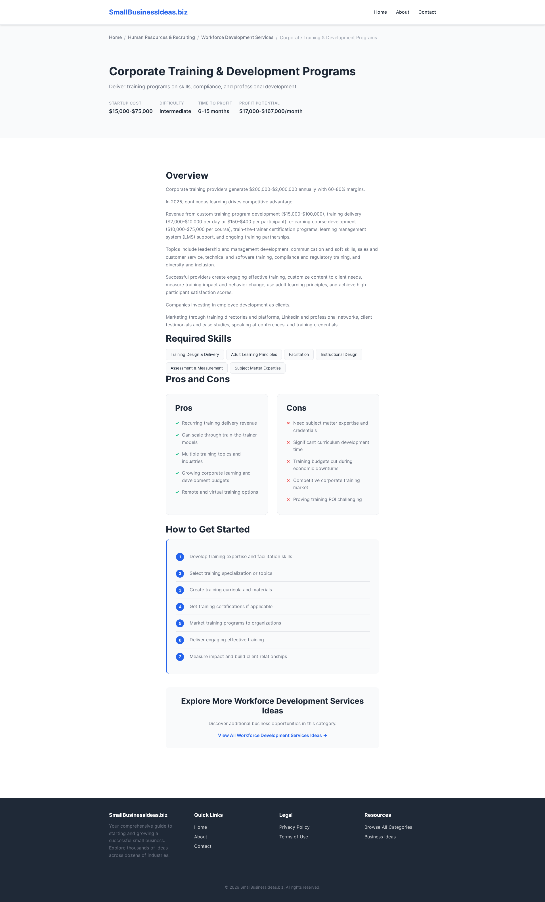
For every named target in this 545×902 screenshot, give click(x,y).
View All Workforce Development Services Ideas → (272, 735)
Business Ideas (380, 837)
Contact (427, 12)
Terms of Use (293, 837)
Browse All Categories (388, 827)
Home (380, 12)
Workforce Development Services (237, 37)
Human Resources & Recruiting (161, 37)
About (402, 12)
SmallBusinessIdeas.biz (148, 12)
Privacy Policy (294, 827)
